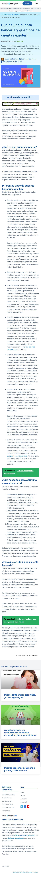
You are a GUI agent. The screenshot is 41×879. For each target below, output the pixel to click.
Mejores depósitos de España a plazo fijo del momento (19, 769)
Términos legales (27, 872)
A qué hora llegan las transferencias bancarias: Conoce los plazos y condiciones (20, 733)
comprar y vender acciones (17, 456)
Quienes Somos (17, 872)
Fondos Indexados (7, 15)
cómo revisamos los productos (24, 835)
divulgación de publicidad (15, 838)
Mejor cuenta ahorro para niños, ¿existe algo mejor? (20, 696)
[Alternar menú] (37, 3)
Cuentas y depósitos (28, 59)
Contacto (35, 872)
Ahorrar (16, 15)
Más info (29, 11)
